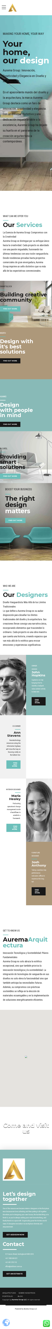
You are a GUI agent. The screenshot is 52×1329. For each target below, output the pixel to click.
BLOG (20, 1296)
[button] (26, 1057)
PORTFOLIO (7, 1296)
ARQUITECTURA (9, 1293)
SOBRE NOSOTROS (27, 1293)
